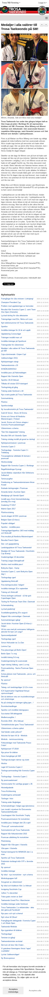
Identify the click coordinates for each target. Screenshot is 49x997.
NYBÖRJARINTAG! (9, 369)
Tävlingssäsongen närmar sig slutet (15, 760)
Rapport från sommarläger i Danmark (15, 616)
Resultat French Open (9, 540)
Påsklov (4, 402)
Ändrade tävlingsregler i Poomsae (14, 488)
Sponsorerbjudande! (9, 635)
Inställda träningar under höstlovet (14, 904)
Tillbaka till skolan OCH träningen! (14, 384)
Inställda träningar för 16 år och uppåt (15, 330)
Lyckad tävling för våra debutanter (14, 316)
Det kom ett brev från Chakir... (13, 945)
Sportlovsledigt (7, 406)
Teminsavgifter (7, 479)
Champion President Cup (11, 302)
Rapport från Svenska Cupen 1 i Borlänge (17, 466)
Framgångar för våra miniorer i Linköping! (17, 299)
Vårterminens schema (9, 428)
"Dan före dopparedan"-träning (13, 432)
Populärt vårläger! (8, 523)
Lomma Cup (6, 646)
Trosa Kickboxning (8, 791)
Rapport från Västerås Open (12, 376)
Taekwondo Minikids (9, 927)
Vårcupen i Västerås (9, 848)
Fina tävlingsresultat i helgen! (12, 585)
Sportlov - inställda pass (10, 527)
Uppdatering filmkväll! (9, 581)
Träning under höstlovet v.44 (12, 391)
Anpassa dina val (10, 983)
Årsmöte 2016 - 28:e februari (12, 721)
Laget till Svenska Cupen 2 (11, 767)
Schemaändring (7, 605)
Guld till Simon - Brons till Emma (14, 413)
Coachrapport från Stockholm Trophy (15, 815)
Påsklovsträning (7, 512)
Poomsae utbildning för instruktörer (15, 837)
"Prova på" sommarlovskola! (12, 826)
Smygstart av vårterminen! (11, 882)
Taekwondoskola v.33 (9, 365)
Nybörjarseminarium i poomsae (13, 443)
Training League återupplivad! (12, 561)
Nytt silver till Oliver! (9, 917)
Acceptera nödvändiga (13, 990)
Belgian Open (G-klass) (10, 520)
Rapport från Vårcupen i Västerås (14, 845)
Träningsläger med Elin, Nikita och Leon (17, 319)
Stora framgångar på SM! (11, 756)
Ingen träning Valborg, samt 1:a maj (15, 665)
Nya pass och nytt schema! (12, 913)
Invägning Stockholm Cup (11, 889)
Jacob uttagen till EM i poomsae (14, 516)
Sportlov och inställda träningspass (15, 710)
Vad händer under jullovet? (11, 732)
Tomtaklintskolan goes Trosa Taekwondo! (17, 725)
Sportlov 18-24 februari (10, 380)
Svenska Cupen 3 (8, 447)
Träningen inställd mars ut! (11, 337)
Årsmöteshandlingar (9, 706)
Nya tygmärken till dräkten (11, 930)
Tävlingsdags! (6, 934)
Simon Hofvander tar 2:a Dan (12, 643)
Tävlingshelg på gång (9, 387)
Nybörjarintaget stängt (9, 362)
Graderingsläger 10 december (12, 557)
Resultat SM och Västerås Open (14, 436)
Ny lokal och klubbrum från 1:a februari (16, 886)
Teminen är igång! (8, 938)
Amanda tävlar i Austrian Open (13, 492)
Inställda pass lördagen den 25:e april (15, 823)
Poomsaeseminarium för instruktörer (15, 819)
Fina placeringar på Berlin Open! (13, 650)
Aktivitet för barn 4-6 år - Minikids (14, 736)
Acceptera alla (35, 990)
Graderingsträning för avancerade (14, 661)
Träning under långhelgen (11, 802)
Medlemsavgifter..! (8, 717)
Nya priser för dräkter (9, 752)
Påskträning (5, 841)
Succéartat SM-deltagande (11, 714)
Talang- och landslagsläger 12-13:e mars (17, 687)
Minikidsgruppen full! (9, 878)
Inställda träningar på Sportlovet (13, 341)
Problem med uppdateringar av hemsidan (17, 306)
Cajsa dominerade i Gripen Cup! (13, 354)
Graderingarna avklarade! (11, 795)
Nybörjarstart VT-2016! (10, 749)
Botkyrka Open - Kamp (10, 568)
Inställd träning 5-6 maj (10, 657)
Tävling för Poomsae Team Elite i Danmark (18, 602)
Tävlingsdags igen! (8, 578)
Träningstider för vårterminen (12, 345)
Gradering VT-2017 (8, 505)
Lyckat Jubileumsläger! (10, 954)
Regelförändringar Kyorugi (11, 469)
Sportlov (4, 327)
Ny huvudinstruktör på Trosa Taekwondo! (17, 409)
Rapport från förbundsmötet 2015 (14, 834)
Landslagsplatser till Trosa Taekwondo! (16, 548)
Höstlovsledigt (6, 462)
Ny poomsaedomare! (9, 780)
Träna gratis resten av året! (11, 897)
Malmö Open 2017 (8, 509)
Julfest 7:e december (9, 893)
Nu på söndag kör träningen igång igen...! (17, 703)
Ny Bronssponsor (8, 958)
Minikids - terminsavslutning (12, 739)
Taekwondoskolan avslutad (11, 941)
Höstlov (4, 763)
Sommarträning (7, 398)
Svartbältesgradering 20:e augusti (14, 613)
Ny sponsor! (6, 680)
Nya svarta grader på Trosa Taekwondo (16, 395)
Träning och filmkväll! (9, 592)
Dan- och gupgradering (10, 544)
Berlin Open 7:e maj (9, 654)
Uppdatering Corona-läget (11, 334)
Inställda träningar (8, 871)
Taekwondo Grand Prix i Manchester (15, 900)
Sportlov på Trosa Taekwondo (12, 858)
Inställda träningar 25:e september (14, 589)
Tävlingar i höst (7, 799)
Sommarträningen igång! (10, 620)
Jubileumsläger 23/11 (9, 358)
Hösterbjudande (7, 788)
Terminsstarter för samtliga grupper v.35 (16, 784)
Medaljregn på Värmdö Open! (12, 496)
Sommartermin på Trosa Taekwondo (15, 830)
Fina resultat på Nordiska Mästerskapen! (17, 537)
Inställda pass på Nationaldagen (13, 373)
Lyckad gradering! (8, 609)
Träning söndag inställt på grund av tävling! (18, 439)
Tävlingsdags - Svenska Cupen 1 (14, 777)
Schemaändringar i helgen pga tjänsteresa (17, 806)
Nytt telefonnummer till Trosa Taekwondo (17, 323)
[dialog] (24, 979)
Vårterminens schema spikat (12, 728)
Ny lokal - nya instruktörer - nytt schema (17, 875)
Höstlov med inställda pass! (12, 564)
